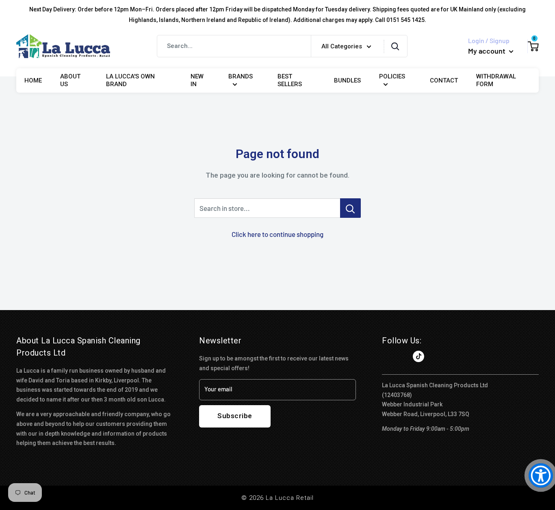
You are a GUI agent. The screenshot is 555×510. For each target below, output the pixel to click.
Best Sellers (290, 80)
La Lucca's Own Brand (130, 80)
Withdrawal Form (496, 80)
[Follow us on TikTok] (418, 356)
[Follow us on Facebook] (387, 356)
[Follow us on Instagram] (403, 356)
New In (197, 80)
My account (487, 50)
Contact (444, 80)
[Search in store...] (350, 208)
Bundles (347, 80)
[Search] (395, 46)
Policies (392, 76)
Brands (240, 76)
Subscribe (234, 416)
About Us (70, 80)
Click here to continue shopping (277, 234)
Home (33, 80)
